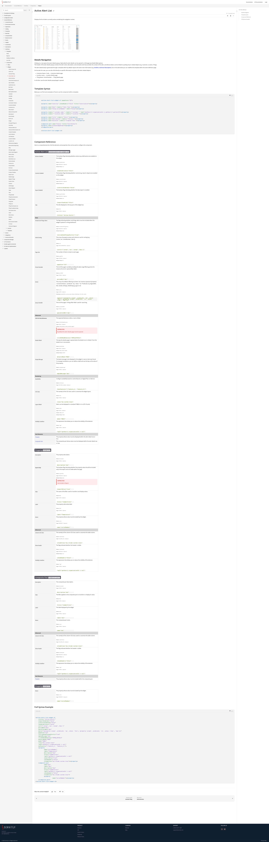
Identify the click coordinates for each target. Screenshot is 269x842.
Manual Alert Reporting (13, 145)
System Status (80, 832)
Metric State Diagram (13, 152)
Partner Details (12, 161)
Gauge (10, 120)
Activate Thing (12, 73)
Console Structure (9, 22)
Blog (126, 830)
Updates (6, 248)
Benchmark (11, 89)
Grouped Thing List (13, 123)
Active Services (12, 78)
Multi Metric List (12, 159)
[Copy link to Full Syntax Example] (55, 707)
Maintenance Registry (13, 143)
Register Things (12, 179)
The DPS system (7, 15)
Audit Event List (12, 85)
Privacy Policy (264, 840)
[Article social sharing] (227, 16)
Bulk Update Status (13, 91)
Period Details (11, 165)
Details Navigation (245, 12)
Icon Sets (8, 60)
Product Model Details (13, 170)
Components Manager (9, 239)
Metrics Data (11, 154)
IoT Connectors (7, 241)
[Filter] (29, 10)
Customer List (12, 107)
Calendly (10, 96)
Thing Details (11, 194)
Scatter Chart (11, 181)
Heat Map (11, 125)
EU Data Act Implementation (10, 246)
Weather (10, 217)
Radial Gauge (11, 176)
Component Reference (246, 17)
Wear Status (11, 215)
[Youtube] (225, 829)
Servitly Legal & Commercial (10, 244)
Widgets (39, 5)
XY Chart (10, 224)
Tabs (10, 192)
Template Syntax (244, 14)
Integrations (7, 235)
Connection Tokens (13, 102)
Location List (11, 141)
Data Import (11, 109)
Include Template (12, 132)
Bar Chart (11, 87)
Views (7, 53)
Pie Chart (10, 167)
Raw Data (7, 33)
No (63, 791)
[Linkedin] (222, 829)
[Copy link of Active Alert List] (53, 11)
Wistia (10, 219)
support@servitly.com (178, 830)
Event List (11, 118)
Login (266, 2)
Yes (55, 791)
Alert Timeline (11, 82)
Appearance (7, 26)
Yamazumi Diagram (13, 226)
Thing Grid (11, 201)
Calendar (10, 94)
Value (10, 212)
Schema (10, 183)
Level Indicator (12, 134)
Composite (11, 100)
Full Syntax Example (245, 19)
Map (10, 147)
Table (10, 190)
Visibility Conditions (10, 58)
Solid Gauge (11, 185)
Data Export (11, 114)
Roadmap (79, 834)
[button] (14, 10)
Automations (8, 46)
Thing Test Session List (13, 206)
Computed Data (8, 35)
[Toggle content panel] (237, 11)
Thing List (11, 203)
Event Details (11, 116)
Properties (7, 31)
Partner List (11, 163)
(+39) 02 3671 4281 (177, 827)
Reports (8, 55)
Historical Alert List (12, 127)
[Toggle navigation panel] (32, 11)
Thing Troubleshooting (13, 208)
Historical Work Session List (14, 129)
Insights (7, 42)
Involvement (8, 44)
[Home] (6, 2)
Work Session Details (13, 221)
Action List (11, 71)
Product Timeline (12, 172)
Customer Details (12, 105)
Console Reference (18, 5)
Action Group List (12, 69)
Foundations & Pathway (9, 13)
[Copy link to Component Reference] (58, 142)
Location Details (12, 138)
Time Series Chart (12, 210)
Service (6, 232)
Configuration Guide (8, 17)
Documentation (8, 5)
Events (6, 40)
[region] (134, 114)
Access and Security (9, 237)
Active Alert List (12, 76)
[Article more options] (233, 16)
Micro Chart (11, 156)
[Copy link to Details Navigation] (53, 60)
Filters (9, 64)
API (78, 830)
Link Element (11, 136)
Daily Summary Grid (13, 111)
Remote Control (8, 38)
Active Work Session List (14, 80)
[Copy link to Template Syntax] (52, 89)
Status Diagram (12, 188)
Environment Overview (10, 24)
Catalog (6, 29)
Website (127, 827)
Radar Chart (11, 174)
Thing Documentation (13, 197)
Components (33, 5)
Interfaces (26, 5)
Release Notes (80, 836)
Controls (9, 228)
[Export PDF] (230, 16)
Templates (8, 51)
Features (79, 827)
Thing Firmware (12, 199)
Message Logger (12, 150)
